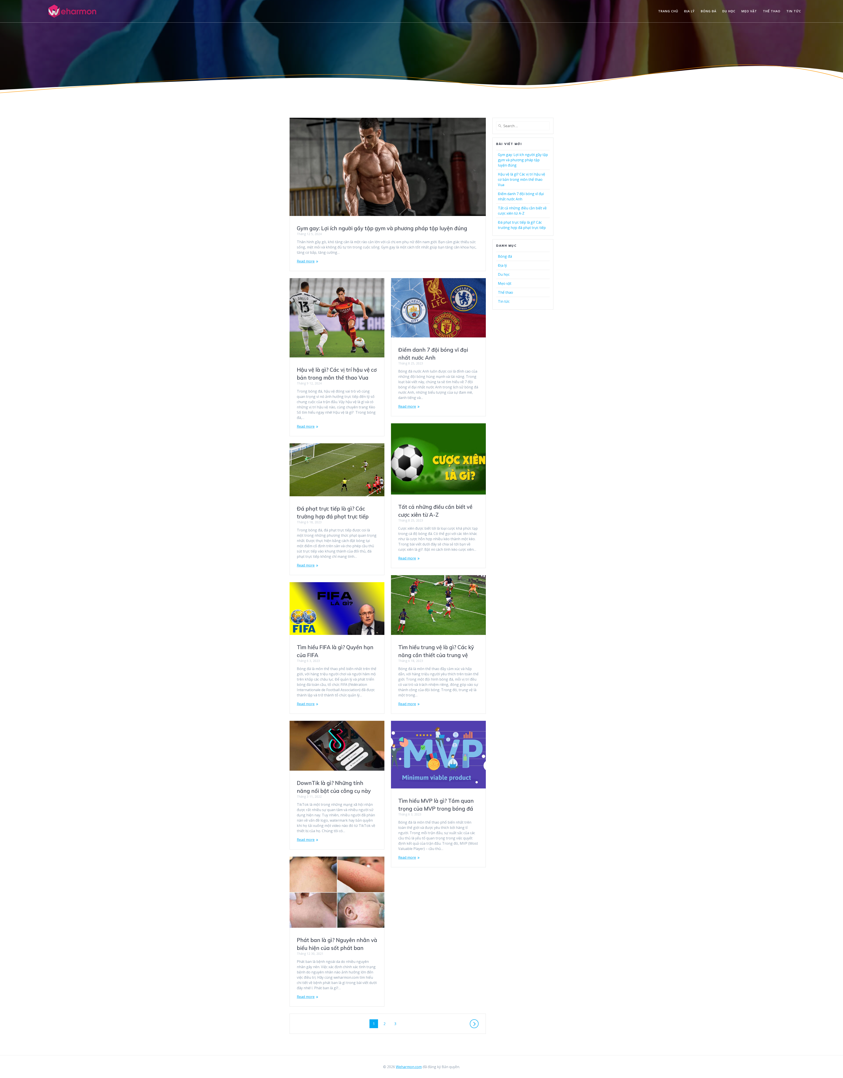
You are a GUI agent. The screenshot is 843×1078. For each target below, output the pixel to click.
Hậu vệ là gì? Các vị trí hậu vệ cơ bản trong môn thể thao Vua (521, 179)
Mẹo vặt (749, 11)
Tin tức (793, 11)
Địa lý (689, 11)
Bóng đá (708, 11)
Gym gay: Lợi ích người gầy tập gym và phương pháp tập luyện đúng (382, 228)
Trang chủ (668, 11)
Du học (728, 11)
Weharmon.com (409, 1066)
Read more (306, 261)
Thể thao (771, 11)
